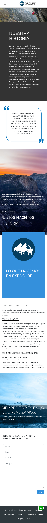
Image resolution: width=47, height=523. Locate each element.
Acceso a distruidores (35, 514)
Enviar (40, 492)
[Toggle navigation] (5, 4)
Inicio (29, 510)
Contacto (20, 514)
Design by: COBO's (23, 519)
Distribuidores (9, 514)
